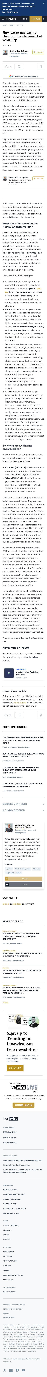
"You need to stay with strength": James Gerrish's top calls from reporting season (23, 740)
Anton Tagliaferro (19, 51)
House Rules (8, 1317)
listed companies (10, 1225)
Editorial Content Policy (14, 1305)
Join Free (36, 19)
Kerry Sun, (6, 777)
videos (6, 1235)
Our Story (7, 1256)
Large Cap (10, 873)
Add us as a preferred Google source (25, 76)
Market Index (9, 1292)
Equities (19, 25)
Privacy (6, 1313)
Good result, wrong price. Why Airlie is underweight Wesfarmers (22, 785)
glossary (7, 1230)
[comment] (19, 66)
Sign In (24, 19)
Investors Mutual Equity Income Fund (16, 1165)
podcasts (7, 1239)
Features (7, 1266)
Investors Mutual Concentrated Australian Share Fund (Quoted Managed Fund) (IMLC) (22, 1171)
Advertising (8, 1251)
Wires (12, 25)
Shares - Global (10, 1204)
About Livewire (9, 1261)
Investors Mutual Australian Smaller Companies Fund (22, 1160)
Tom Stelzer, (7, 761)
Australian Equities (22, 869)
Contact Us (8, 1280)
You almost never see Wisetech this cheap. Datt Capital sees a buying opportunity (21, 770)
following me (20, 703)
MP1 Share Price (9, 1137)
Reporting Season (9, 931)
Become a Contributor (13, 1275)
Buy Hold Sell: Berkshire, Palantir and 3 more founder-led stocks (23, 755)
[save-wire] (40, 67)
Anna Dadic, (7, 791)
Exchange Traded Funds (13, 1194)
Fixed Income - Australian (14, 1209)
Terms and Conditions (12, 1309)
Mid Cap (36, 869)
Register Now (22, 1105)
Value (18, 873)
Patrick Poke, (7, 997)
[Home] (11, 19)
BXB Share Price (9, 1132)
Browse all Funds (11, 1213)
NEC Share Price (9, 1143)
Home (5, 25)
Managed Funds (10, 1190)
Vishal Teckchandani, (10, 747)
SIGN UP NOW (15, 1068)
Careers (6, 1270)
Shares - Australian (11, 1199)
